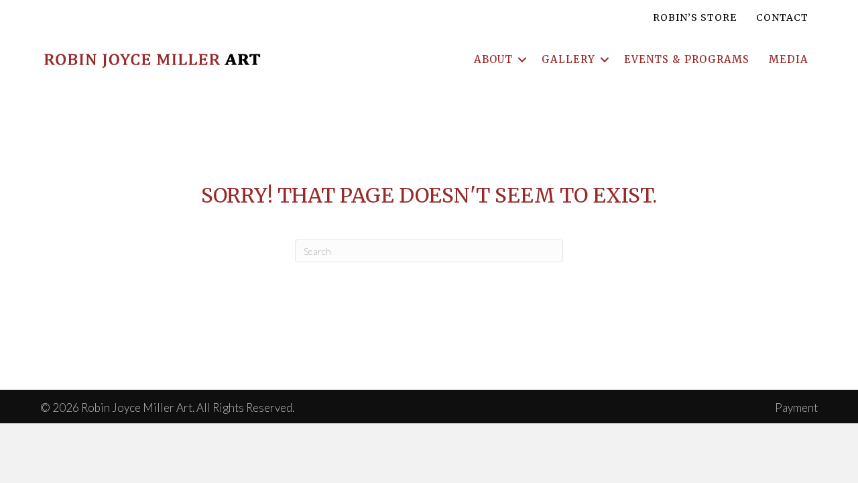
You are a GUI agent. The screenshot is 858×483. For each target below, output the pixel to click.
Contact (782, 17)
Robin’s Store (695, 17)
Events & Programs (686, 59)
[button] (522, 59)
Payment (796, 407)
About (493, 59)
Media (788, 59)
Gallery (568, 59)
